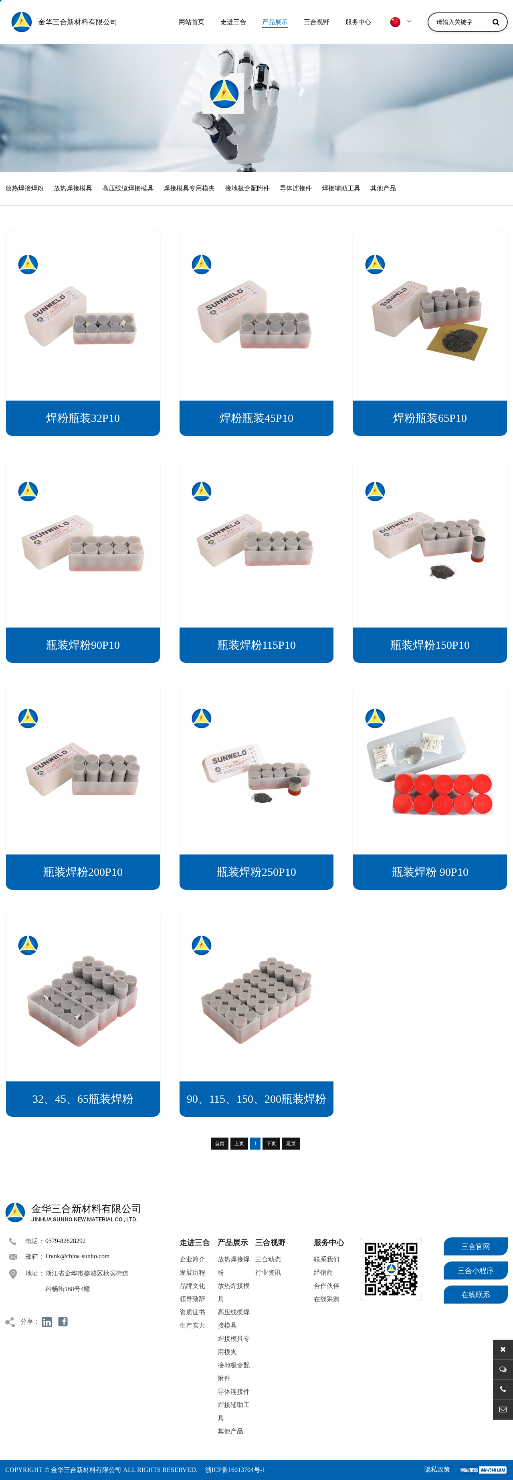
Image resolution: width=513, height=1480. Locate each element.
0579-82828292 (65, 1240)
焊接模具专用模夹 (189, 188)
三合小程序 (476, 1271)
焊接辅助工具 (341, 188)
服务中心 (358, 21)
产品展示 (275, 21)
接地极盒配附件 (247, 188)
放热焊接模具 (73, 188)
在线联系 (475, 1295)
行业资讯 (268, 1272)
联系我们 (326, 1259)
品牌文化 (192, 1285)
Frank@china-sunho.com (77, 1256)
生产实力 (192, 1325)
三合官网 (475, 1247)
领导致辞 (192, 1299)
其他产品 (383, 188)
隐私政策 (437, 1469)
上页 (239, 1143)
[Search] (496, 22)
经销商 (323, 1272)
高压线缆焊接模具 (127, 188)
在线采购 (326, 1299)
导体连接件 (296, 188)
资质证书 (192, 1312)
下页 (271, 1143)
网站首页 (191, 21)
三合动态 (268, 1259)
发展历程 (192, 1272)
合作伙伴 (326, 1285)
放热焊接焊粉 (24, 188)
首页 (219, 1143)
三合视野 (316, 21)
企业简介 (192, 1259)
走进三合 (233, 21)
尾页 (291, 1143)
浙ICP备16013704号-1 (235, 1469)
